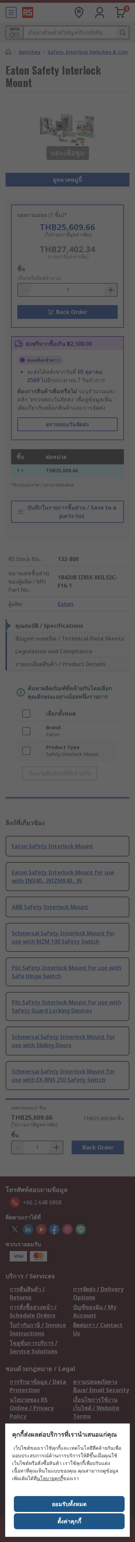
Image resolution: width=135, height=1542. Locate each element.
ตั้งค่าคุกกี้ (69, 1521)
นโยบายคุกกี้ (50, 1478)
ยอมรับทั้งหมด (69, 1504)
